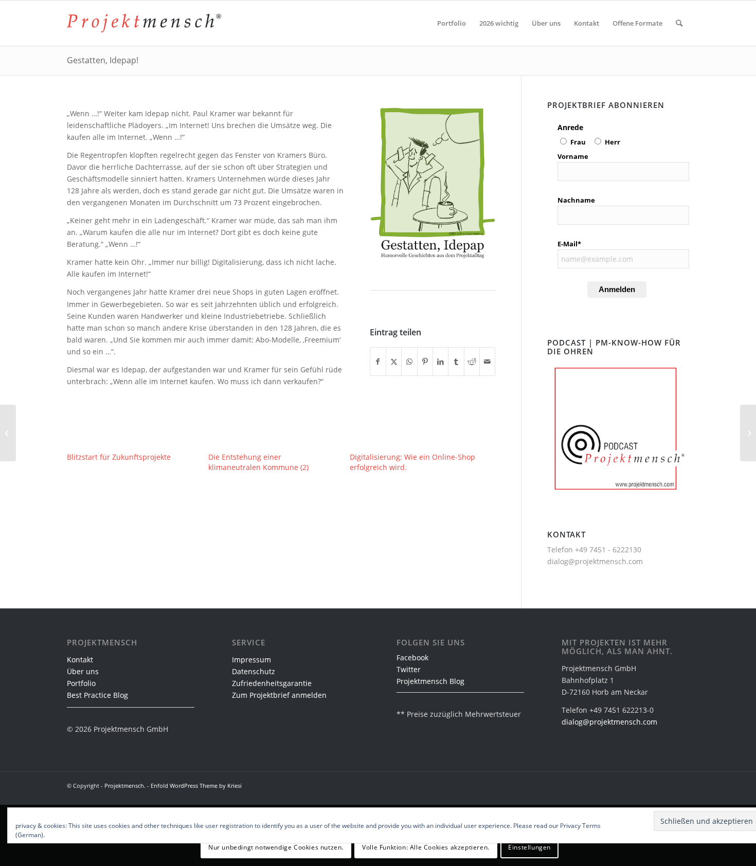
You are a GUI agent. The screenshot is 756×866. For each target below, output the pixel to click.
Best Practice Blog (97, 695)
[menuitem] (451, 23)
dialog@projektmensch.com (595, 561)
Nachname (576, 200)
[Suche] (679, 23)
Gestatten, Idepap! (102, 60)
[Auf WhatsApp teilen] (409, 361)
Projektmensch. (125, 785)
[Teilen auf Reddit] (471, 361)
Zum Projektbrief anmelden (279, 695)
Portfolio (81, 683)
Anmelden (617, 289)
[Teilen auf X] (393, 361)
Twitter (409, 669)
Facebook (412, 657)
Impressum (251, 659)
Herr (612, 142)
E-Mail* (569, 243)
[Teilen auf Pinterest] (425, 361)
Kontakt (80, 659)
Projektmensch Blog (430, 681)
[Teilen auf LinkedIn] (440, 361)
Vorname (572, 156)
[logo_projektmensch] (144, 23)
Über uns (83, 671)
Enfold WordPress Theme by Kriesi (196, 785)
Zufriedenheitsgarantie (272, 683)
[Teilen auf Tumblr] (455, 361)
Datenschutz (253, 671)
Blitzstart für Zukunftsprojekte (119, 457)
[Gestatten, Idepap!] (748, 433)
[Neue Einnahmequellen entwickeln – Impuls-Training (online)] (8, 433)
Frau (578, 142)
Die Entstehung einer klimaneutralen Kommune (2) (258, 462)
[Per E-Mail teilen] (487, 361)
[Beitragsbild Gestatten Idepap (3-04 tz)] (432, 182)
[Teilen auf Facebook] (378, 361)
